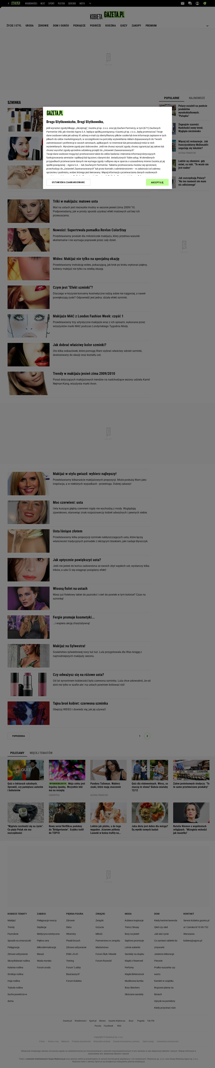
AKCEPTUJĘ (157, 182)
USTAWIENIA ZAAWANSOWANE (68, 182)
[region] (107, 148)
